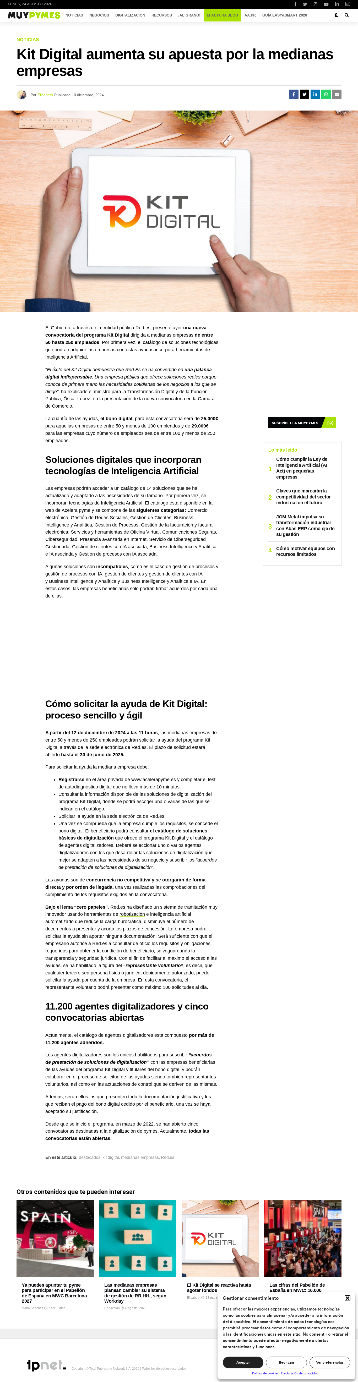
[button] (347, 1298)
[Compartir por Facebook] (294, 94)
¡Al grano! (189, 15)
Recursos (161, 15)
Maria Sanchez (32, 1308)
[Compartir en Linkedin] (315, 94)
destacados (89, 1157)
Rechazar (286, 1362)
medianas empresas (140, 1157)
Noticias (74, 15)
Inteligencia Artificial (66, 357)
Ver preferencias (329, 1362)
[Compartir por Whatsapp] (326, 94)
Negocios (99, 15)
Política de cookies (265, 1373)
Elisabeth (45, 95)
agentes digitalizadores (78, 1054)
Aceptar (243, 1362)
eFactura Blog (222, 15)
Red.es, (143, 327)
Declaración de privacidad (299, 1373)
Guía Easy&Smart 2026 (284, 15)
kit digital (110, 1157)
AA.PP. (250, 15)
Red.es (167, 1157)
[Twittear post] (304, 94)
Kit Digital (81, 369)
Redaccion (112, 1308)
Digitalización (130, 15)
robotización (132, 914)
